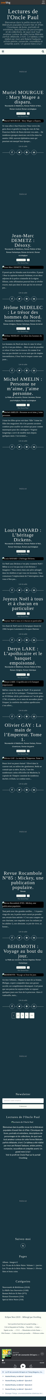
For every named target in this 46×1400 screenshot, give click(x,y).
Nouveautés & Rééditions (14, 106)
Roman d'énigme (9, 324)
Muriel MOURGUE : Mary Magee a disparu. (23, 97)
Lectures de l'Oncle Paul (23, 14)
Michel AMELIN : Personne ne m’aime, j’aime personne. (23, 386)
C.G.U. (18, 1330)
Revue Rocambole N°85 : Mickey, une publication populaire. (23, 880)
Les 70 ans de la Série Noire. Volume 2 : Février (22, 1268)
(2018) (16, 1287)
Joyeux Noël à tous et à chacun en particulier (23, 603)
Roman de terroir (27, 252)
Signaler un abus (8, 1330)
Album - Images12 (10, 1262)
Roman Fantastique (13, 252)
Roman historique (23, 324)
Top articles (29, 1327)
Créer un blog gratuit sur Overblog (14, 1327)
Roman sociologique (29, 109)
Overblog (37, 1317)
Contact (37, 1327)
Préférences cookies (38, 1333)
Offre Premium (5, 1333)
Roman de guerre (27, 746)
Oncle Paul (24, 1155)
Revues (23, 891)
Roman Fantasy (29, 743)
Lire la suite (23, 146)
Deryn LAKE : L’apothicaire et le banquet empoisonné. (23, 656)
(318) (12, 1299)
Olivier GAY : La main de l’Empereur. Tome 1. (23, 732)
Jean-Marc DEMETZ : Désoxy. (23, 240)
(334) (13, 1296)
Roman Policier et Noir (32, 106)
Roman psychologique (30, 547)
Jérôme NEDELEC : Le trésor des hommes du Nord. (23, 312)
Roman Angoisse (29, 960)
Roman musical (15, 109)
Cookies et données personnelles (21, 1333)
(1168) (15, 1290)
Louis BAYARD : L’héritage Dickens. (23, 535)
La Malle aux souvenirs (13, 397)
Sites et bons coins (10, 1271)
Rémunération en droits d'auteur (31, 1330)
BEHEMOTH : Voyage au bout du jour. (23, 951)
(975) (14, 1293)
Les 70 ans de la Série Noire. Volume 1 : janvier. (22, 1265)
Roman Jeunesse (29, 397)
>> (32, 1015)
